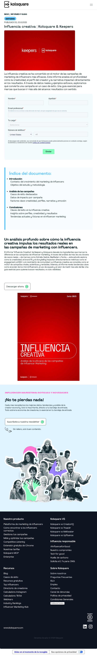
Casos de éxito (11, 577)
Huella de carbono (59, 557)
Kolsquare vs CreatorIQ (62, 524)
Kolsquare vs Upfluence (61, 535)
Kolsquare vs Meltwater (62, 531)
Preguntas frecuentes (61, 577)
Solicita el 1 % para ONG (62, 561)
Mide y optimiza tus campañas (19, 538)
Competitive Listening (14, 542)
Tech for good (57, 554)
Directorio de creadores (16, 588)
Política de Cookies (57, 603)
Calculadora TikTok (13, 595)
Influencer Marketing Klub (16, 607)
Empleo (54, 584)
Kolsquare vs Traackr (60, 528)
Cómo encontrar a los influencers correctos (20, 529)
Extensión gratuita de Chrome (19, 545)
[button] (91, 5)
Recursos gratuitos (13, 581)
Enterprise (9, 557)
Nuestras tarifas (12, 549)
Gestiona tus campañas (15, 534)
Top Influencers (11, 584)
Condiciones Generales (61, 599)
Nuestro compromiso (61, 550)
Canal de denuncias (60, 592)
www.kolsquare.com (13, 628)
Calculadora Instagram (15, 592)
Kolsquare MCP (11, 553)
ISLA (52, 581)
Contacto (55, 588)
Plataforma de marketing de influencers (23, 524)
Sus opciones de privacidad (64, 652)
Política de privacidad (60, 595)
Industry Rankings (12, 603)
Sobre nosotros (58, 573)
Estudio (10, 19)
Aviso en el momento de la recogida (30, 652)
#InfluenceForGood (60, 546)
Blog (6, 573)
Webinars (8, 599)
